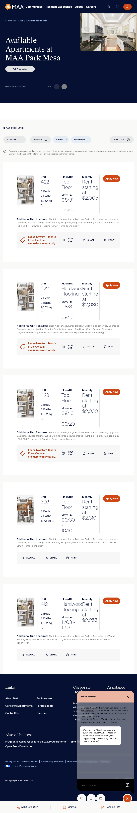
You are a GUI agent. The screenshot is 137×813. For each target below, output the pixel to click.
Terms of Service (30, 761)
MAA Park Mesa (15, 20)
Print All (119, 139)
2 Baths (59, 139)
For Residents (45, 706)
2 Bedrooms (79, 139)
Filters (38, 139)
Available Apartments (36, 20)
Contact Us (12, 713)
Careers (91, 7)
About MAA (12, 698)
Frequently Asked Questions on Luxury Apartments (35, 741)
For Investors (44, 698)
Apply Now (111, 178)
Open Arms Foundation (19, 746)
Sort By (11, 139)
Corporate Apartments (19, 706)
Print (111, 240)
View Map (70, 240)
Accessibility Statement (52, 761)
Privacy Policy (12, 761)
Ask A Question (20, 69)
